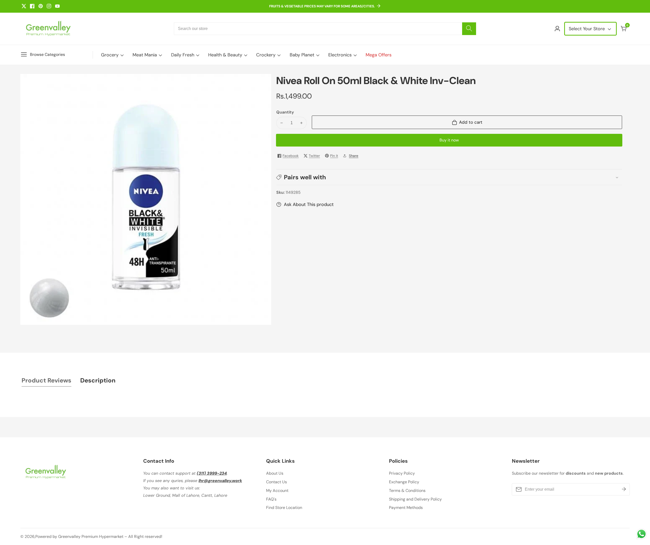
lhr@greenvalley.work (220, 480)
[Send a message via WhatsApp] (641, 534)
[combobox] (325, 28)
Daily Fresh (182, 55)
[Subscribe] (623, 489)
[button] (449, 177)
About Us (274, 473)
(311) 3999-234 (212, 473)
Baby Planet (302, 55)
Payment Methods (406, 507)
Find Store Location (284, 507)
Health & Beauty (225, 55)
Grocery (110, 55)
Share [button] (353, 155)
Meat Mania (145, 55)
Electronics (340, 55)
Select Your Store (587, 29)
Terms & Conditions (407, 490)
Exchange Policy (404, 482)
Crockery (265, 55)
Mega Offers (379, 55)
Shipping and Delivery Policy (415, 499)
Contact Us (276, 482)
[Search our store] (469, 28)
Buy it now (449, 140)
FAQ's (271, 499)
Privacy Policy (402, 473)
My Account (277, 490)
